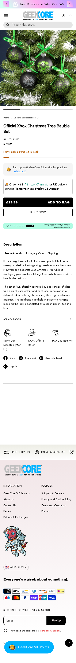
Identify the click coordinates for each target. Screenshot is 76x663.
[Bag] (70, 15)
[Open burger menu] (5, 15)
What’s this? (20, 171)
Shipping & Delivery (52, 493)
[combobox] (38, 25)
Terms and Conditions (53, 505)
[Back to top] (69, 643)
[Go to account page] (63, 15)
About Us (8, 499)
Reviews (7, 511)
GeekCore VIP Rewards (16, 493)
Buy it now (38, 212)
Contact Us (9, 505)
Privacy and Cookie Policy (56, 499)
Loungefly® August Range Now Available (41, 4)
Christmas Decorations (25, 117)
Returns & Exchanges (15, 517)
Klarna (45, 511)
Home (6, 117)
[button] (70, 15)
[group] (13, 253)
